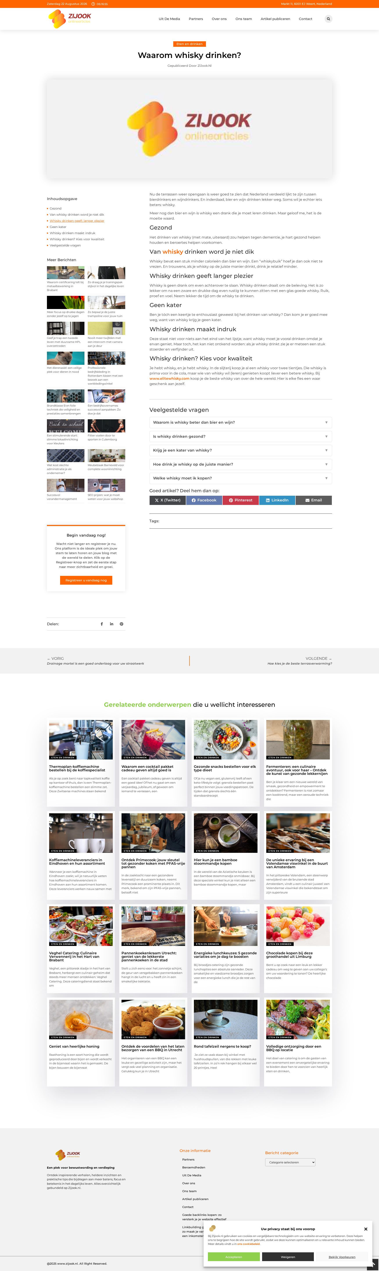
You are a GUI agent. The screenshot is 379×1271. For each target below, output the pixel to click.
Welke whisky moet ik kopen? (240, 478)
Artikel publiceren (275, 19)
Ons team (244, 19)
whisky (173, 251)
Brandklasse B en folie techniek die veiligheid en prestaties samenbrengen (64, 409)
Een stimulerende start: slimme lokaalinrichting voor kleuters (62, 439)
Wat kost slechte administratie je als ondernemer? (59, 469)
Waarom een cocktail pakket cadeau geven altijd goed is (147, 768)
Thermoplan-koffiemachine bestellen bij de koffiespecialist (77, 768)
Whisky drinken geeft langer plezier (77, 221)
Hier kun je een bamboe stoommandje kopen (215, 862)
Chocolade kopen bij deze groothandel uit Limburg (289, 955)
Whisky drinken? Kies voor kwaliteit (77, 239)
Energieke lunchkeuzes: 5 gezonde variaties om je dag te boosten (225, 955)
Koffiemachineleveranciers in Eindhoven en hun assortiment (77, 862)
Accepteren (233, 1257)
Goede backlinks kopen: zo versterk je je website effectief (204, 1217)
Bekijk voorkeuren (342, 1257)
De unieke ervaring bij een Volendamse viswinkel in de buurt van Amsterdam (297, 863)
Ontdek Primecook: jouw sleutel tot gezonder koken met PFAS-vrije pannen (153, 863)
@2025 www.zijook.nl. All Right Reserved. (77, 1263)
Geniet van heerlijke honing (74, 1046)
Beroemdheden (193, 1167)
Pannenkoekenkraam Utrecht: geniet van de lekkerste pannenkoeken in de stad (149, 956)
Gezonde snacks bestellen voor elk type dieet (225, 768)
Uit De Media (169, 19)
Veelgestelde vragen (65, 245)
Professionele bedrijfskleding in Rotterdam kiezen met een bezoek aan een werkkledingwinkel (105, 375)
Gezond (55, 208)
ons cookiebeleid (248, 1244)
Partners (196, 19)
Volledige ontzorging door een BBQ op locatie (293, 1048)
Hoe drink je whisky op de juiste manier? (240, 464)
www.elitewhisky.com (170, 378)
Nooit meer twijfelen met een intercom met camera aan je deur (105, 341)
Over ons (219, 19)
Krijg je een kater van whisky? (240, 450)
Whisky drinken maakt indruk (72, 233)
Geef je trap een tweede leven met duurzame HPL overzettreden (64, 341)
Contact (305, 19)
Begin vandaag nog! (86, 535)
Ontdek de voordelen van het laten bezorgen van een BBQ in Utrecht (153, 1048)
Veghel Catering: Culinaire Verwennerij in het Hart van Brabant (74, 956)
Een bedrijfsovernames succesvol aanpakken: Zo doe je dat (104, 409)
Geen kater (58, 227)
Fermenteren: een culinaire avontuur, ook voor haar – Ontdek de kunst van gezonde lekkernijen (297, 770)
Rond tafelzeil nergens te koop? (222, 1046)
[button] (366, 1229)
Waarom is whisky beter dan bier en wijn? (240, 422)
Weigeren (288, 1257)
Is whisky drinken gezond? (240, 436)
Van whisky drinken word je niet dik (77, 215)
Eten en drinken (190, 44)
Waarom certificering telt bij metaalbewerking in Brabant (65, 286)
